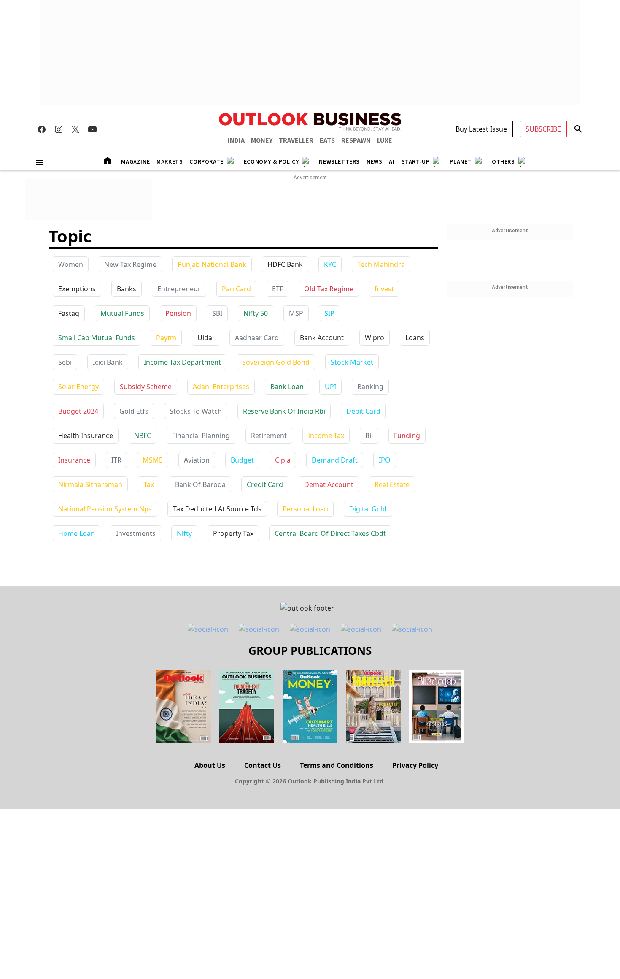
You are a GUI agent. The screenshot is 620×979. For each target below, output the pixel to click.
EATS (327, 140)
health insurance (85, 435)
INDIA (236, 140)
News (374, 162)
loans (414, 337)
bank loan (287, 386)
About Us (209, 765)
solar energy (78, 386)
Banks (126, 288)
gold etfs (133, 411)
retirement (269, 435)
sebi (65, 362)
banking (370, 386)
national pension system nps (105, 509)
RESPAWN (356, 140)
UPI (330, 386)
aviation (197, 460)
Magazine (135, 162)
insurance (74, 460)
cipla (283, 460)
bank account (322, 337)
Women (70, 264)
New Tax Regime (130, 264)
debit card (363, 411)
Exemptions (77, 288)
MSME (153, 460)
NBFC (142, 435)
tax (148, 484)
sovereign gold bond (276, 362)
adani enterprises (221, 386)
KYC (330, 264)
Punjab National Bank (212, 264)
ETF (277, 288)
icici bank (108, 362)
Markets (169, 162)
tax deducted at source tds (217, 509)
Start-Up (416, 162)
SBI (217, 313)
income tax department (182, 362)
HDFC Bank (285, 264)
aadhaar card (257, 337)
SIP (329, 313)
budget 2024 (78, 411)
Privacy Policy (415, 765)
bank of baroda (200, 484)
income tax (326, 435)
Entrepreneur (179, 288)
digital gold (368, 509)
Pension (178, 313)
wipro (374, 337)
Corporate (206, 162)
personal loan (305, 509)
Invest (384, 288)
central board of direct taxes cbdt (330, 533)
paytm (166, 337)
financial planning (201, 435)
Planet (461, 162)
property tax (233, 533)
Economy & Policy (271, 162)
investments (136, 533)
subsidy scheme (146, 386)
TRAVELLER (296, 140)
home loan (76, 533)
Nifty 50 (255, 313)
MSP (296, 313)
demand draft (335, 460)
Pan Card (236, 288)
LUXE (384, 140)
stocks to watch (196, 411)
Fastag (68, 313)
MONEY (261, 140)
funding (407, 435)
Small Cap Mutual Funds (96, 337)
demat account (328, 484)
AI (391, 162)
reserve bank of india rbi (284, 411)
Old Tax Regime (328, 288)
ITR (116, 460)
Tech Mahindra (381, 264)
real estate (392, 484)
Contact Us (262, 765)
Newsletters (339, 162)
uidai (205, 337)
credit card (265, 484)
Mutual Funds (122, 313)
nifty (184, 533)
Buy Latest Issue (481, 129)
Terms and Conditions (336, 765)
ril (369, 435)
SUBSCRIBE (543, 129)
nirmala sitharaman (90, 484)
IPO (385, 460)
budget (242, 460)
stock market (352, 362)
